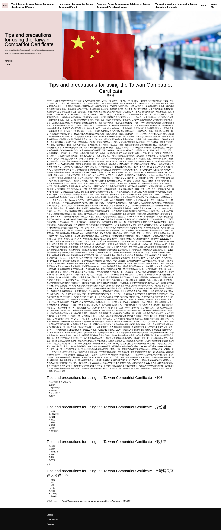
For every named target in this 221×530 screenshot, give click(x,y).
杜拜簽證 (67, 106)
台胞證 (103, 117)
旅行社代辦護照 (97, 172)
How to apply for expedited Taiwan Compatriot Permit (76, 5)
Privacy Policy (52, 519)
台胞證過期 (78, 197)
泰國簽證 (80, 355)
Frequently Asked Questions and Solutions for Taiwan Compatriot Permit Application (123, 5)
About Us (214, 5)
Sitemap (50, 515)
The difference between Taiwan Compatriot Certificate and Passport (32, 5)
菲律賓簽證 (79, 137)
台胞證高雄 (90, 269)
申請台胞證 (113, 283)
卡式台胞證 (112, 302)
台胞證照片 (104, 186)
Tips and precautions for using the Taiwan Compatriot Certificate (176, 5)
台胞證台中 (164, 239)
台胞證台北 (100, 360)
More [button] (203, 5)
